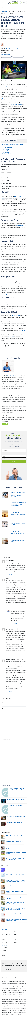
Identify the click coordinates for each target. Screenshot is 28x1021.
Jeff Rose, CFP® (9, 47)
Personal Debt (6, 149)
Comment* (4, 720)
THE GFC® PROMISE (18, 56)
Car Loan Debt (6, 152)
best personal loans (21, 273)
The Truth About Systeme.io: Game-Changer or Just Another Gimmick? (15, 875)
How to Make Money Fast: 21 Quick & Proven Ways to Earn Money (15, 909)
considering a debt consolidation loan (10, 86)
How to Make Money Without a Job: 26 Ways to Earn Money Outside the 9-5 (15, 881)
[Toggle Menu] (2, 2)
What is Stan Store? (11, 869)
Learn (3, 952)
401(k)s (23, 330)
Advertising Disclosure (6, 54)
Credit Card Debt (6, 153)
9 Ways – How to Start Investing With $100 (15, 914)
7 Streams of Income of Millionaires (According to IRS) (15, 903)
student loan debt (20, 225)
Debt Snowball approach (15, 104)
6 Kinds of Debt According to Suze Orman (12, 144)
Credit (15, 939)
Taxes (3, 939)
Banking (16, 934)
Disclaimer (18, 977)
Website (4, 714)
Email (3, 708)
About (3, 955)
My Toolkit (4, 947)
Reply (10, 574)
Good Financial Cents (12, 375)
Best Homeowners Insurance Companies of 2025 (16, 853)
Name (3, 702)
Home (2, 11)
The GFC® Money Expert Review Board (14, 48)
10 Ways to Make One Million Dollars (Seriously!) (15, 892)
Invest (3, 937)
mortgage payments (6, 294)
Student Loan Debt (7, 147)
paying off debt (5, 98)
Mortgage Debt (6, 150)
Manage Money (6, 934)
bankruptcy (11, 336)
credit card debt (16, 315)
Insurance (4, 942)
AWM (7, 985)
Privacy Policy (11, 977)
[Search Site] (21, 2)
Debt (6, 11)
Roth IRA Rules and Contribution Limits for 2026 (15, 847)
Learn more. (5, 8)
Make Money (5, 931)
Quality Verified (7, 56)
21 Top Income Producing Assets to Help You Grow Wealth (16, 858)
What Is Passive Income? (12, 885)
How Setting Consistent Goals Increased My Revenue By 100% (16, 920)
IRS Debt (4, 146)
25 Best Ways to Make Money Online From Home (15, 836)
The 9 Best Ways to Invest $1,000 (14, 841)
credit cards (10, 332)
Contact (4, 958)
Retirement (17, 931)
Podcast (4, 950)
